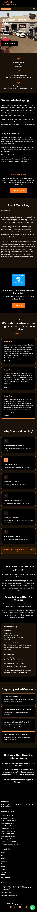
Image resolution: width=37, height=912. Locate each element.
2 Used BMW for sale (7, 818)
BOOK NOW (19, 305)
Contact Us (4, 872)
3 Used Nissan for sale (8, 828)
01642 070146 (7, 892)
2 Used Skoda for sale (8, 836)
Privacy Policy (5, 877)
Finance (3, 866)
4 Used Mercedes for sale (9, 826)
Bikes (3, 858)
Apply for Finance (18, 190)
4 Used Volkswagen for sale (9, 844)
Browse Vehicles (9, 44)
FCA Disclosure (6, 875)
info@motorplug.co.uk (10, 895)
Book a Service (6, 9)
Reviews (4, 864)
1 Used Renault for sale (8, 831)
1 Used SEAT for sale (7, 833)
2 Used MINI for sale (7, 823)
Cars (2, 855)
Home (3, 852)
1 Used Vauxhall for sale (8, 841)
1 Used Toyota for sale (8, 839)
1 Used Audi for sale (7, 815)
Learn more (17, 333)
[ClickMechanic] (18, 280)
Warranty (4, 869)
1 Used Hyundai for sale (8, 820)
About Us (4, 861)
